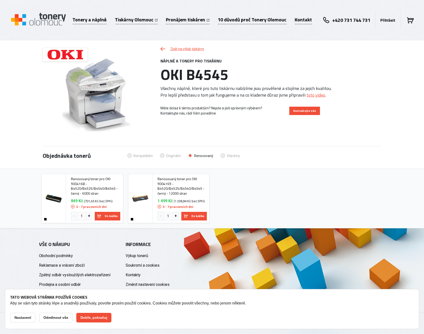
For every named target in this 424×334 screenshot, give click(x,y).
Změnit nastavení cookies (148, 284)
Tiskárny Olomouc (134, 19)
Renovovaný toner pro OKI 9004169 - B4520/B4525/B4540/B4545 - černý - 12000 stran (181, 186)
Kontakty (133, 275)
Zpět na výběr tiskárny (187, 49)
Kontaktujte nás (305, 110)
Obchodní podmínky (56, 255)
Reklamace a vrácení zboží (62, 265)
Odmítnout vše (55, 317)
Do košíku (111, 216)
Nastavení (22, 317)
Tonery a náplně (89, 19)
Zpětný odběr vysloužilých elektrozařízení (74, 275)
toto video (315, 95)
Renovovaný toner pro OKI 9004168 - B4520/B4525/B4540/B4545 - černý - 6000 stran (94, 186)
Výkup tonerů (137, 255)
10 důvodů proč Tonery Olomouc (252, 19)
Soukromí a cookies (142, 265)
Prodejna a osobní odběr (60, 284)
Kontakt (303, 19)
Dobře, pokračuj (93, 317)
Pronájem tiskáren (186, 19)
